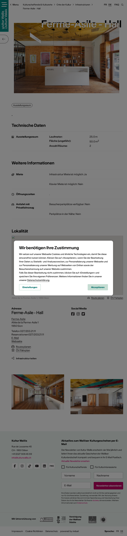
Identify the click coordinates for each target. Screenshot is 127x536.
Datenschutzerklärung (38, 280)
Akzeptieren (98, 287)
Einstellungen (29, 287)
